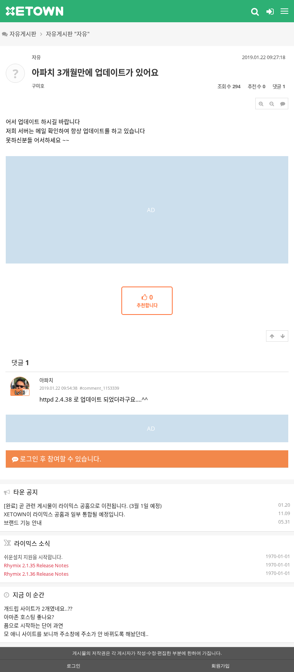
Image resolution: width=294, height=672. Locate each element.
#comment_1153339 (99, 388)
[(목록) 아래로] (282, 336)
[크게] (261, 103)
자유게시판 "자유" (68, 34)
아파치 (46, 380)
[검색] (255, 11)
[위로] (271, 336)
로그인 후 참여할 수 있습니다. (59, 459)
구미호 (38, 86)
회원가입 (220, 665)
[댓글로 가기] (282, 103)
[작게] (271, 103)
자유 (36, 57)
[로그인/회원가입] (270, 11)
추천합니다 (147, 301)
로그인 (73, 665)
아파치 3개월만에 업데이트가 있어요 (95, 72)
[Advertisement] (147, 210)
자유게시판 (23, 34)
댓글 (20, 362)
